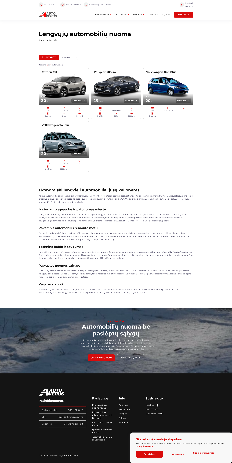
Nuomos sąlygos (130, 358)
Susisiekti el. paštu (154, 414)
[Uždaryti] (228, 436)
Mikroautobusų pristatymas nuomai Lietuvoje (102, 415)
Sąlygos (166, 15)
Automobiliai (102, 15)
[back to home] (48, 14)
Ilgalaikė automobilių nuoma (102, 431)
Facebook (150, 405)
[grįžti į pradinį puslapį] (51, 391)
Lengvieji (53, 40)
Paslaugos (121, 15)
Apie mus (138, 15)
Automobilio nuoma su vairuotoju (102, 438)
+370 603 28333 (153, 409)
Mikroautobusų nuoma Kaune (99, 406)
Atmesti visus (178, 454)
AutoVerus (73, 455)
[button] (49, 57)
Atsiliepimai (124, 409)
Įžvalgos (153, 15)
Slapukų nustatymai (203, 453)
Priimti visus (149, 454)
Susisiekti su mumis (102, 358)
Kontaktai (183, 15)
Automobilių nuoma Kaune (102, 423)
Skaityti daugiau (144, 446)
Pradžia (42, 40)
